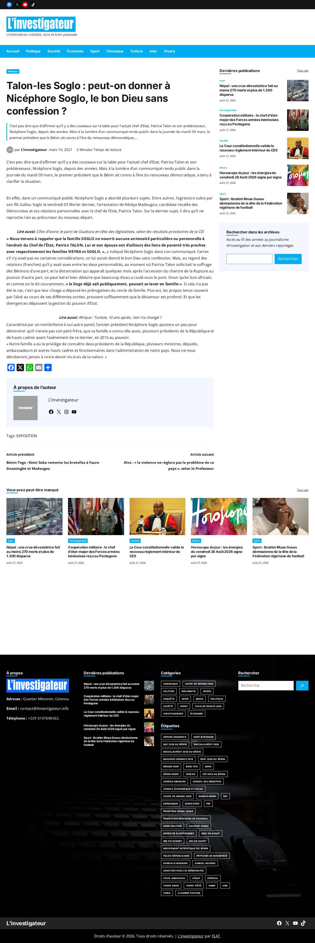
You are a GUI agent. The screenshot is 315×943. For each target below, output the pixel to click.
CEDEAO (190, 774)
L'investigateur (26, 923)
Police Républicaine (176, 855)
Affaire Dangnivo (174, 736)
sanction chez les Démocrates (183, 870)
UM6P (211, 885)
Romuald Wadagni (175, 863)
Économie (196, 713)
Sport (223, 193)
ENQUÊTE (169, 698)
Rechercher (288, 258)
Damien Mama (207, 796)
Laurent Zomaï (198, 826)
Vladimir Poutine (189, 893)
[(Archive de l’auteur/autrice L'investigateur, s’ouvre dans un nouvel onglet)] (9, 151)
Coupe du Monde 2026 (199, 683)
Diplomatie (188, 691)
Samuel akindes (205, 863)
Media (199, 698)
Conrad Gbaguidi (174, 781)
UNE (225, 885)
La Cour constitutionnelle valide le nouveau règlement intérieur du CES (249, 148)
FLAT (216, 936)
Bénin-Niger (171, 774)
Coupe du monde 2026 (177, 796)
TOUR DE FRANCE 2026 (208, 706)
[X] (17, 4)
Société (224, 140)
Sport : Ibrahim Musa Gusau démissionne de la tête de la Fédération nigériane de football (251, 203)
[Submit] (302, 685)
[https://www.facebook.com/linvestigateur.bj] (279, 923)
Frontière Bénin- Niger (178, 811)
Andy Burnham (203, 736)
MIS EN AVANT (197, 841)
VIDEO (167, 893)
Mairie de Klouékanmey (178, 833)
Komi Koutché (172, 826)
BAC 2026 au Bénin (175, 744)
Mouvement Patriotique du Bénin (185, 848)
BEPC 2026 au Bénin (212, 759)
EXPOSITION (26, 435)
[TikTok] (33, 4)
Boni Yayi (192, 766)
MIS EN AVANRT (172, 841)
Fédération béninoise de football (185, 818)
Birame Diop (171, 766)
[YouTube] (25, 4)
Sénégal (212, 878)
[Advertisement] (157, 615)
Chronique (170, 683)
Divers (223, 167)
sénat (196, 878)
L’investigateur (34, 149)
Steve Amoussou (174, 878)
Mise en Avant (210, 833)
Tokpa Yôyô (193, 885)
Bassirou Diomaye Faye (178, 759)
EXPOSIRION (170, 803)
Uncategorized (228, 110)
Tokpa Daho (171, 885)
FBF (208, 803)
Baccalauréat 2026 (206, 744)
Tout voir (303, 70)
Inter (222, 80)
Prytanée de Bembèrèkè (211, 855)
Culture (168, 691)
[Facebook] (9, 4)
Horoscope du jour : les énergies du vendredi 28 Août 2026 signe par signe (251, 175)
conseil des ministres (207, 781)
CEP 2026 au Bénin (214, 774)
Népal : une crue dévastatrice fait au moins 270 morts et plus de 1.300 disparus (249, 90)
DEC (225, 796)
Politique (13, 71)
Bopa (208, 766)
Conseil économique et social (183, 788)
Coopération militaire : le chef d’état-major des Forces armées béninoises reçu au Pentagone (249, 119)
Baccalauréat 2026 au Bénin (182, 751)
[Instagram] (66, 412)
